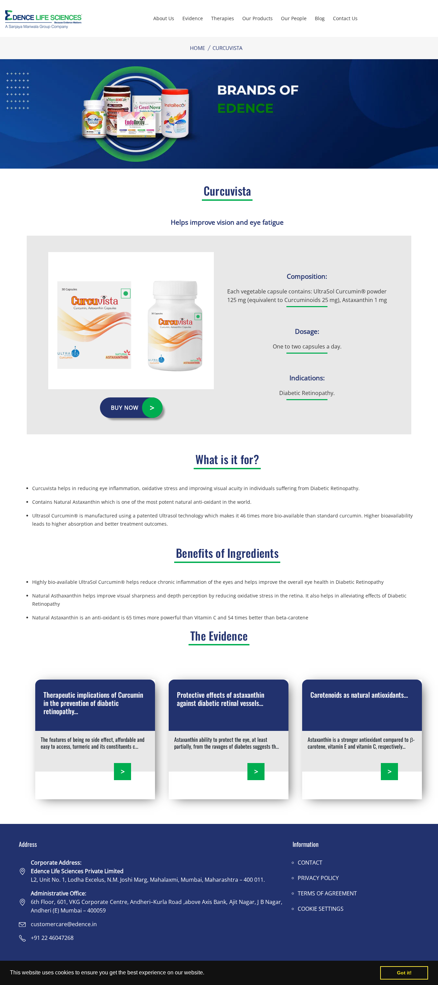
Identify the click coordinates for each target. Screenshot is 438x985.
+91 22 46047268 (52, 938)
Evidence (192, 18)
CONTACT (310, 862)
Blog (320, 18)
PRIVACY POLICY (318, 878)
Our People (294, 18)
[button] (207, 973)
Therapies (222, 18)
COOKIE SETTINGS (321, 908)
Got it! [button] (404, 972)
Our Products (257, 18)
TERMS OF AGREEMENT (327, 893)
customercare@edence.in (64, 924)
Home (197, 47)
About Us (163, 18)
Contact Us (345, 18)
